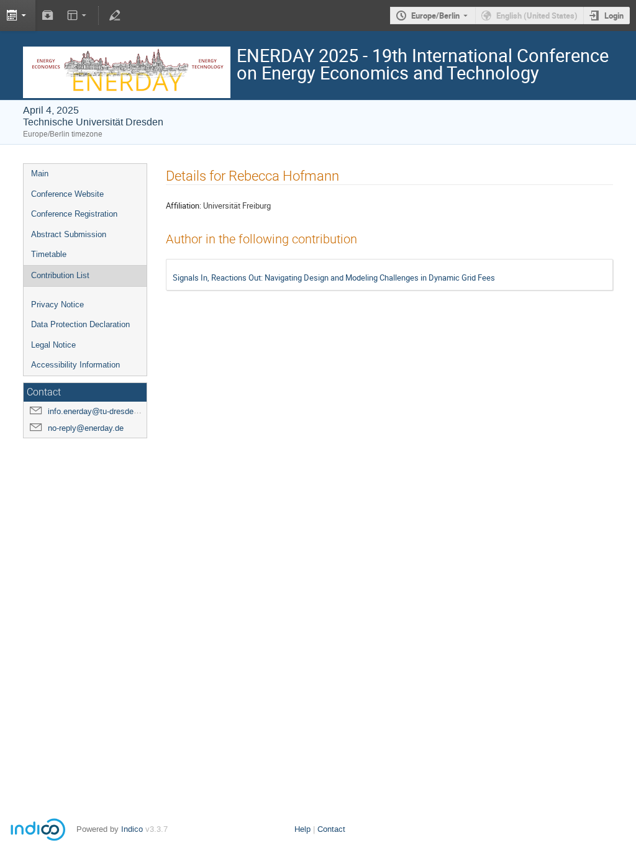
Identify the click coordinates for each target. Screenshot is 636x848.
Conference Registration (74, 214)
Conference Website (67, 194)
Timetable (48, 254)
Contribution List (60, 275)
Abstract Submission (68, 234)
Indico (132, 829)
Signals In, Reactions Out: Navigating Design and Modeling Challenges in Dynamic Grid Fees (334, 277)
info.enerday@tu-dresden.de (98, 411)
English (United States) (537, 15)
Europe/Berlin (435, 15)
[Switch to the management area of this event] (114, 15)
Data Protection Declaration (80, 324)
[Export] (17, 15)
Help (302, 829)
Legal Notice (53, 345)
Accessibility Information (75, 364)
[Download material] (47, 15)
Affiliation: (183, 205)
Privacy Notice (57, 304)
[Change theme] (78, 15)
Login (614, 15)
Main (39, 173)
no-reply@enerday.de (86, 428)
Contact (331, 829)
